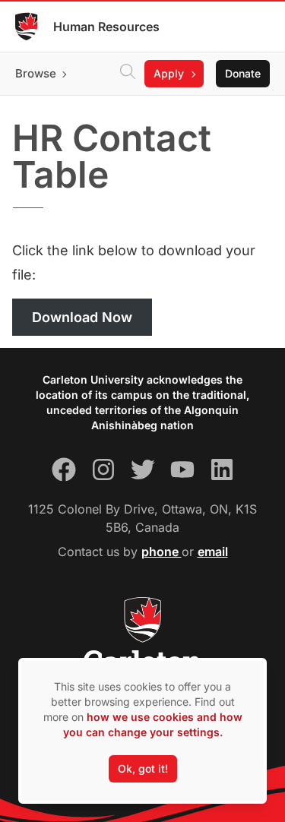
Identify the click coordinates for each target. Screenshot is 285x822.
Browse (35, 73)
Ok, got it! (143, 768)
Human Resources (106, 26)
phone (161, 551)
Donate (243, 73)
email (213, 551)
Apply (169, 73)
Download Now (82, 317)
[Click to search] (127, 73)
